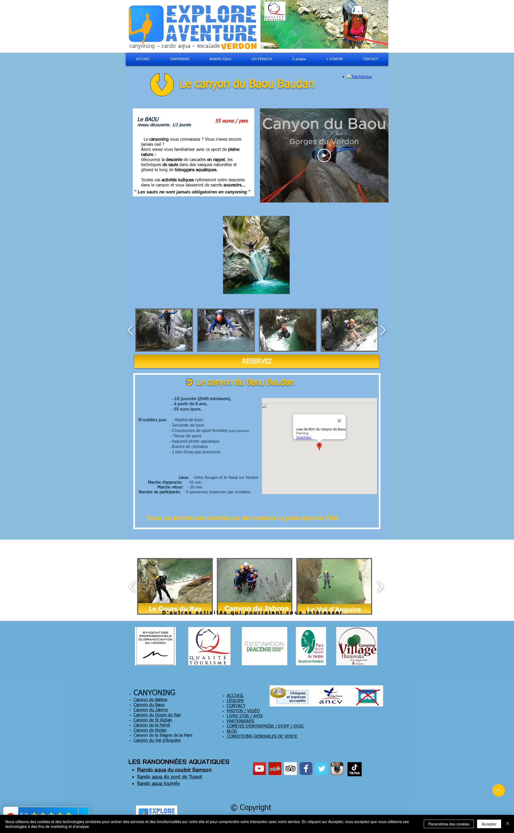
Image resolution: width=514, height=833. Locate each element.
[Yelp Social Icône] (275, 768)
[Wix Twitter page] (321, 768)
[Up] (498, 790)
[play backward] (130, 330)
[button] (164, 330)
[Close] (507, 824)
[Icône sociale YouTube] (259, 768)
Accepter (489, 824)
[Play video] (324, 155)
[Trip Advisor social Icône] (290, 768)
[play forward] (383, 330)
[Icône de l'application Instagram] (337, 768)
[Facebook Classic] (306, 768)
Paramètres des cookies (448, 824)
